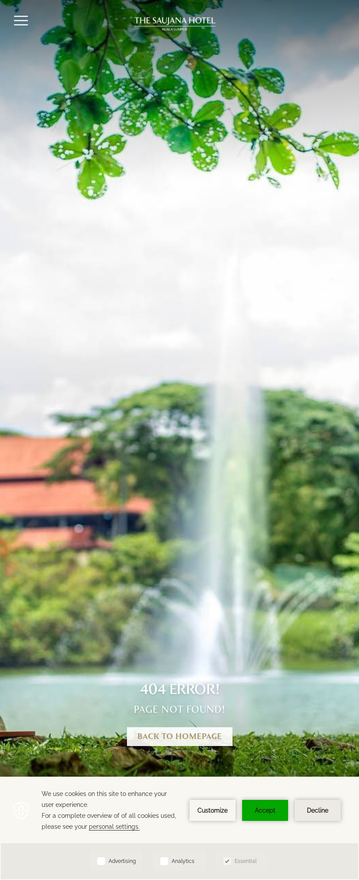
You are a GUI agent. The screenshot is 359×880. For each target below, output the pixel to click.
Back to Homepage (179, 737)
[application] (179, 828)
